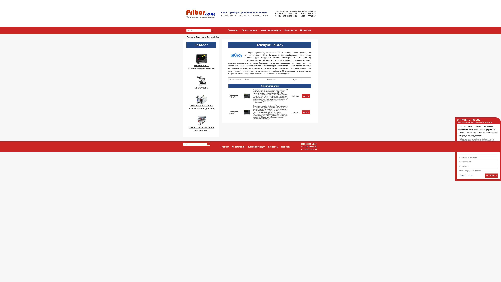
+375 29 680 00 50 (289, 16)
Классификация (271, 30)
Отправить (491, 176)
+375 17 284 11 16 (308, 13)
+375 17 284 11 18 (289, 13)
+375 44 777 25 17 (308, 16)
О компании (249, 30)
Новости (305, 30)
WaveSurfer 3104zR (233, 112)
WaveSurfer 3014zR (233, 96)
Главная (233, 30)
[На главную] (200, 14)
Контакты (290, 30)
